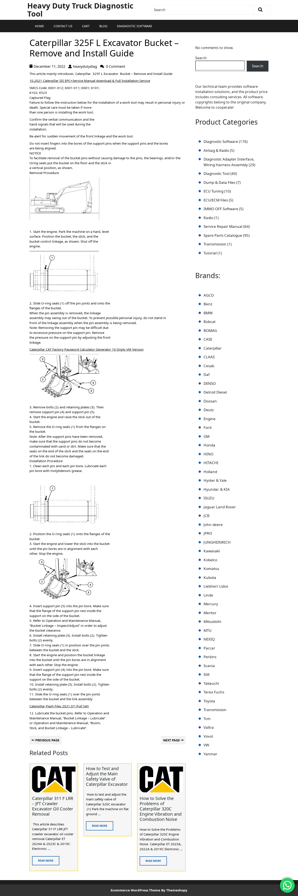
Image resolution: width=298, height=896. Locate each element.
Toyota (209, 700)
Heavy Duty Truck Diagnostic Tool (80, 10)
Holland (210, 471)
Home (39, 26)
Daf (207, 374)
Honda (209, 445)
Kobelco (210, 559)
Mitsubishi (212, 621)
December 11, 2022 (49, 66)
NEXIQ (209, 639)
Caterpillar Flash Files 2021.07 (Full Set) (59, 706)
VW (206, 744)
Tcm (207, 718)
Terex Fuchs (214, 692)
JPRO (208, 533)
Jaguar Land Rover (220, 506)
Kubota (210, 577)
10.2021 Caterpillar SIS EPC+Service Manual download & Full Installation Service (89, 80)
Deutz (209, 409)
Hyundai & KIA (217, 489)
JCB (206, 515)
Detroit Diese (215, 392)
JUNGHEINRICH (217, 542)
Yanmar (210, 753)
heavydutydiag (85, 66)
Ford (207, 427)
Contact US (63, 26)
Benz (208, 303)
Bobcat (210, 321)
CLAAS (209, 356)
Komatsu (211, 568)
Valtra (209, 727)
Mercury (211, 603)
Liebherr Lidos (216, 586)
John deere (213, 524)
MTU (207, 630)
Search (201, 58)
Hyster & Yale (215, 480)
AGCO (209, 295)
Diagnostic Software (134, 26)
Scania (209, 665)
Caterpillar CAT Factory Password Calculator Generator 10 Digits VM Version (86, 349)
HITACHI (211, 462)
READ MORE (42, 859)
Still (206, 674)
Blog (103, 26)
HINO (208, 453)
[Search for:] (203, 9)
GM (206, 436)
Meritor (210, 612)
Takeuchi (211, 683)
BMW (208, 312)
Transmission (215, 709)
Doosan (210, 401)
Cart (86, 26)
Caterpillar (213, 348)
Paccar (209, 648)
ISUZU (209, 497)
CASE (208, 339)
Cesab (209, 365)
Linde (208, 595)
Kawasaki (212, 550)
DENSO (210, 383)
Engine (210, 418)
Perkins (210, 656)
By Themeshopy (174, 890)
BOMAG (210, 330)
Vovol (208, 736)
